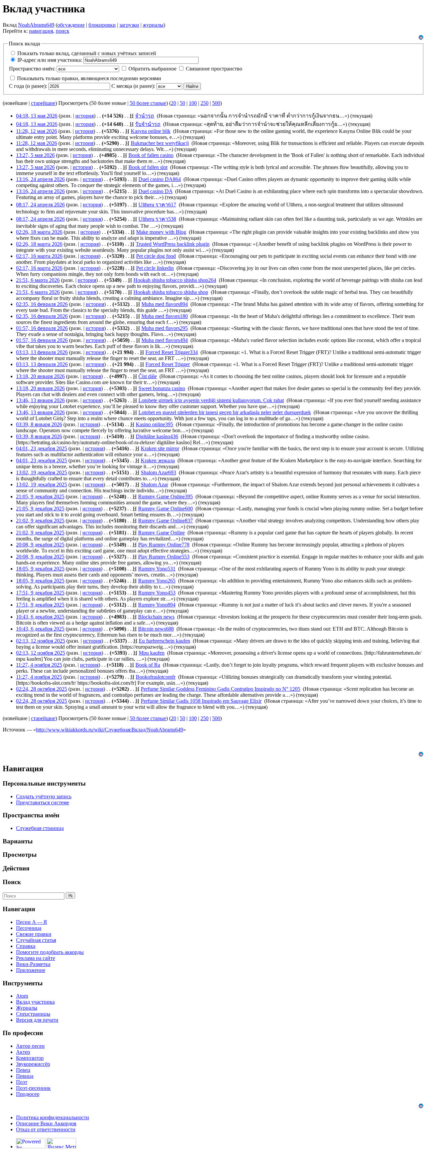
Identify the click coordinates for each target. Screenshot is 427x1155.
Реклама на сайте (35, 958)
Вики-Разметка (33, 964)
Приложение (30, 970)
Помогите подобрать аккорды (50, 952)
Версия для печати (37, 1020)
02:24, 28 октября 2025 (41, 689)
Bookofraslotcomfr (155, 677)
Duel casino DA (155, 191)
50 (182, 103)
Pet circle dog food (156, 256)
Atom (22, 996)
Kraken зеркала (158, 460)
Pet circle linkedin (155, 268)
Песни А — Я (31, 922)
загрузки (129, 25)
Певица (24, 1076)
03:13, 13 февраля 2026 (42, 352)
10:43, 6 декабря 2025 (40, 617)
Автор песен (30, 1046)
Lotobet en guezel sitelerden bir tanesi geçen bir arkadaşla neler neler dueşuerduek (224, 412)
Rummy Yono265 (156, 581)
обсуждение (71, 25)
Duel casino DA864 (159, 179)
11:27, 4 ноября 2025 (39, 665)
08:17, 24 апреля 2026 (40, 204)
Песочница (28, 928)
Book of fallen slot (147, 167)
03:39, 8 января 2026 (39, 424)
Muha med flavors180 (164, 316)
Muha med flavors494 (164, 340)
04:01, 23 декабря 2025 (41, 448)
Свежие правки (33, 934)
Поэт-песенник (33, 1088)
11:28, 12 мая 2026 (36, 131)
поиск (62, 31)
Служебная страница (40, 828)
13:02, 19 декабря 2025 (41, 472)
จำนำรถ (144, 116)
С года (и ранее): (28, 86)
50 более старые (148, 103)
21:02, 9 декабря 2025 (40, 520)
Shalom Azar (154, 484)
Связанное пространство (214, 68)
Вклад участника (35, 1002)
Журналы (26, 1008)
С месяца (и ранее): (133, 86)
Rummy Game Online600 (165, 508)
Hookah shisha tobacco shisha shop (170, 292)
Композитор (30, 1058)
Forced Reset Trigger (167, 364)
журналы (153, 25)
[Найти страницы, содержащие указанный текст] (70, 895)
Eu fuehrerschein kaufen (164, 641)
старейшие (43, 103)
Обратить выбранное (152, 68)
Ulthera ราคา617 (157, 204)
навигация (41, 31)
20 (173, 103)
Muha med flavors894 (164, 304)
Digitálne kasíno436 (157, 436)
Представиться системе (42, 802)
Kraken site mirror (160, 448)
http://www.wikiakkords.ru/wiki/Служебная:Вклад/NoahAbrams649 (109, 729)
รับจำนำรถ (147, 124)
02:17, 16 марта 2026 (39, 256)
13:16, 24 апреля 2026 (40, 179)
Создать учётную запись (43, 796)
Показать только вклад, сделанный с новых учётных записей (86, 53)
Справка (25, 946)
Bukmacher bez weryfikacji (160, 143)
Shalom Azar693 (158, 472)
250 (204, 103)
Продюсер (27, 1094)
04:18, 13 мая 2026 (36, 116)
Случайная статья (36, 940)
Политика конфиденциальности (52, 1117)
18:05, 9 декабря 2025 (40, 568)
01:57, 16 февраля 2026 (42, 328)
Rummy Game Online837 (165, 520)
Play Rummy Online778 (163, 544)
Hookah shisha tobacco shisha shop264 (174, 280)
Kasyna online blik (150, 131)
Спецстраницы (33, 1014)
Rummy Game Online (161, 532)
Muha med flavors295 (164, 328)
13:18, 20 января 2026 (40, 376)
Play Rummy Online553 (163, 556)
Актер (23, 1052)
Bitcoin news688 (156, 629)
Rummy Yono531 (156, 568)
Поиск (12, 881)
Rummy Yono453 (156, 593)
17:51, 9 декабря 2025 (40, 593)
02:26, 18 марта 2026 (39, 232)
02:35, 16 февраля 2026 (42, 304)
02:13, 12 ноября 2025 (40, 641)
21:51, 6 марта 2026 (38, 280)
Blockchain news (156, 617)
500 (216, 103)
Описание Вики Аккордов (46, 1123)
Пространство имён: (32, 68)
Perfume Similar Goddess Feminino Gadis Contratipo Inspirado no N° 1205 (220, 689)
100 (193, 103)
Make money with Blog (161, 232)
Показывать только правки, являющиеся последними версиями (89, 78)
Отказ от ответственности (45, 1129)
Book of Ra (147, 665)
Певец (23, 1070)
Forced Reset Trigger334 (171, 352)
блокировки (102, 25)
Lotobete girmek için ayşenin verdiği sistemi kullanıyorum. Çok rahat (211, 400)
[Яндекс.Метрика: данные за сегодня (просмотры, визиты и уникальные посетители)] (61, 1143)
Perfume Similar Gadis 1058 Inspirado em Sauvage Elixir (201, 701)
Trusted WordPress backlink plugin (172, 244)
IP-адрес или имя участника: (49, 60)
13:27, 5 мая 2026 (35, 155)
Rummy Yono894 (156, 605)
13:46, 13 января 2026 (40, 400)
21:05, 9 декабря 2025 (40, 496)
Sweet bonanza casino (161, 388)
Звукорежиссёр (33, 1064)
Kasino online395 (154, 424)
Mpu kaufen (151, 653)
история (84, 116)
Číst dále (147, 376)
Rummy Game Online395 (165, 496)
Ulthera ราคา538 (157, 219)
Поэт (21, 1082)
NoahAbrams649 (36, 25)
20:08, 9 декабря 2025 (40, 544)
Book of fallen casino (150, 155)
